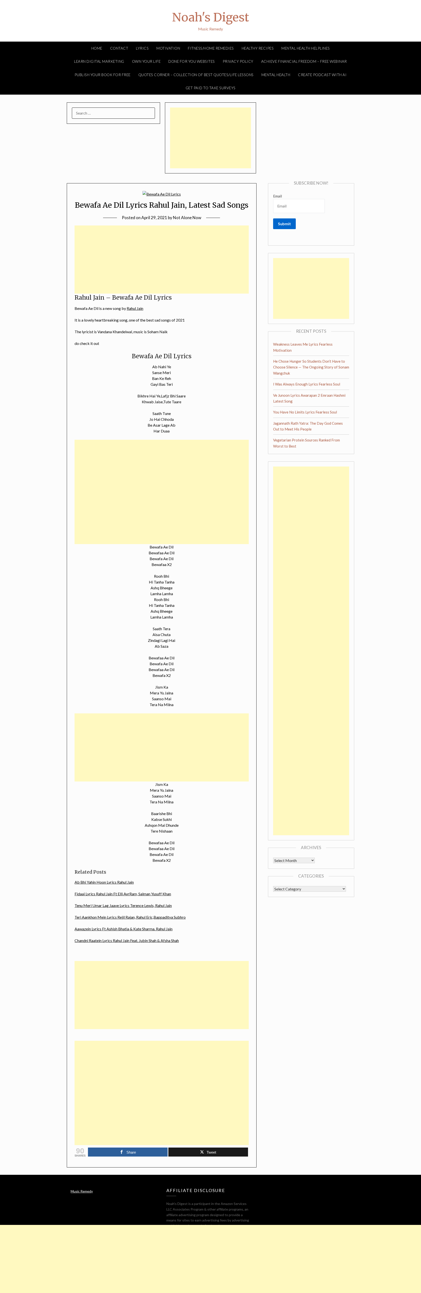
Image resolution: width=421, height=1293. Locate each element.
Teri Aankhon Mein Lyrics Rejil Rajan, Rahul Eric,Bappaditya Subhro (130, 917)
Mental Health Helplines (305, 48)
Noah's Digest (210, 17)
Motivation (168, 48)
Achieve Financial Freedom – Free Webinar (304, 61)
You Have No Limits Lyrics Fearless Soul (305, 412)
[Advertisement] (210, 138)
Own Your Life (146, 61)
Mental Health (275, 74)
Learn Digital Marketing (99, 61)
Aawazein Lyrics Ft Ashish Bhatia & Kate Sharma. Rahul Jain (123, 928)
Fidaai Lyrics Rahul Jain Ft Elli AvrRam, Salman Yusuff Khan (123, 893)
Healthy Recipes (258, 48)
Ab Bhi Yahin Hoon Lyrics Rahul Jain (104, 882)
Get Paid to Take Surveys (211, 88)
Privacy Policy (238, 61)
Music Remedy (82, 1191)
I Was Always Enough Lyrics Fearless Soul (306, 384)
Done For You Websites (191, 61)
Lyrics (142, 48)
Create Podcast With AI (322, 74)
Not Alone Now (187, 217)
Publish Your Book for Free (103, 74)
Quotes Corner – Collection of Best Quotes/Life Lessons (196, 74)
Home (96, 48)
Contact (119, 48)
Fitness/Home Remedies (211, 48)
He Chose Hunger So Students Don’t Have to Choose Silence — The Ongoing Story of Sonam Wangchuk (311, 367)
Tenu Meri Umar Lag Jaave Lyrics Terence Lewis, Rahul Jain (123, 905)
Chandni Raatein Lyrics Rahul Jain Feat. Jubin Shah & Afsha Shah (127, 940)
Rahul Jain (135, 308)
